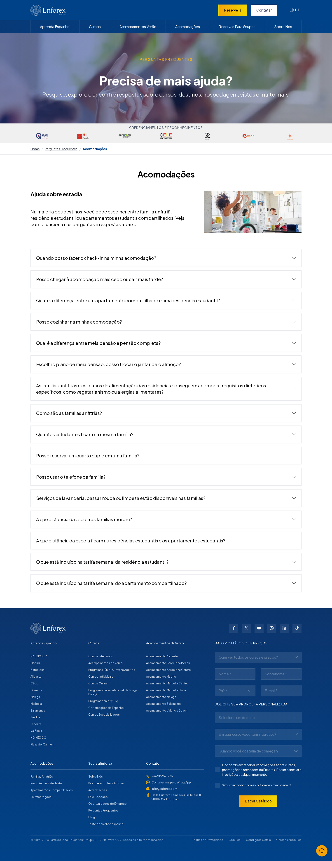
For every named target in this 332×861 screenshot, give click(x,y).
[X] (246, 628)
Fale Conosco (98, 797)
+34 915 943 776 (162, 776)
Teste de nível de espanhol (106, 824)
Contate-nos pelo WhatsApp (171, 782)
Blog (91, 817)
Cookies (235, 840)
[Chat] (321, 850)
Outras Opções (40, 797)
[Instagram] (271, 628)
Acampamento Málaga (161, 697)
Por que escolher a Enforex (106, 783)
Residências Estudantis (46, 783)
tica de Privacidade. (274, 785)
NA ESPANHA (38, 656)
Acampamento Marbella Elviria (166, 690)
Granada (36, 690)
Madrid (35, 663)
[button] (166, 258)
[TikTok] (297, 628)
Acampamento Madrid (161, 676)
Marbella (36, 703)
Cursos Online (98, 683)
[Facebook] (233, 628)
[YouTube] (259, 628)
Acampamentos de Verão (105, 663)
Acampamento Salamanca (163, 703)
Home (35, 149)
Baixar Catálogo (258, 801)
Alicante (36, 676)
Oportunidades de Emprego (107, 803)
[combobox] (295, 10)
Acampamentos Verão (137, 26)
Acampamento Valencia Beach (166, 710)
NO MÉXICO (38, 737)
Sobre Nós (283, 26)
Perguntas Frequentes (61, 149)
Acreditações (97, 790)
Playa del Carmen (42, 744)
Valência (36, 731)
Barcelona (37, 670)
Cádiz (34, 683)
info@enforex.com (164, 788)
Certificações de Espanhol (106, 708)
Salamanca (37, 710)
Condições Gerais (258, 840)
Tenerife (36, 724)
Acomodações (187, 26)
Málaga (35, 697)
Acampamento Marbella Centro (167, 683)
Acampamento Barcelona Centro (168, 670)
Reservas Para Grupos (237, 26)
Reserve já (232, 10)
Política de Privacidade (207, 840)
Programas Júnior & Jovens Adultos (111, 670)
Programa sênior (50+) (103, 701)
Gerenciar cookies (289, 840)
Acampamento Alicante (162, 656)
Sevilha (35, 717)
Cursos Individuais (100, 676)
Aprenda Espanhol (55, 26)
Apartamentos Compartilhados (51, 790)
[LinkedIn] (284, 628)
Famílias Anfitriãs (41, 776)
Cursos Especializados (104, 714)
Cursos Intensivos (100, 656)
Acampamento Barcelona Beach (168, 663)
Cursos (95, 26)
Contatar (264, 10)
